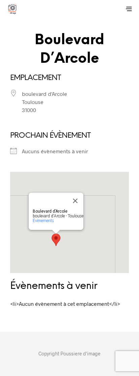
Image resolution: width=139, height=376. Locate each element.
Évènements (43, 220)
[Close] (75, 201)
